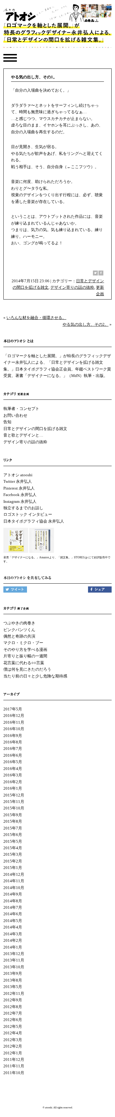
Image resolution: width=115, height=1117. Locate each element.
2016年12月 (13, 715)
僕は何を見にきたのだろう (27, 669)
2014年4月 (12, 927)
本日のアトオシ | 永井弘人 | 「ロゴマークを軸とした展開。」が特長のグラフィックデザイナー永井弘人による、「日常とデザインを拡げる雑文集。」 (57, 27)
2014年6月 (12, 914)
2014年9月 (12, 894)
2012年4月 (12, 1033)
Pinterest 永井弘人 (19, 488)
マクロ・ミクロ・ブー (23, 642)
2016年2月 (12, 782)
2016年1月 (12, 788)
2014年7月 (12, 907)
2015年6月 (12, 834)
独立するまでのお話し (23, 508)
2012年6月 (12, 1019)
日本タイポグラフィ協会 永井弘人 (33, 521)
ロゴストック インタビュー (27, 514)
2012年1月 (12, 1053)
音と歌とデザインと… (23, 435)
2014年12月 (13, 874)
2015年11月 (13, 801)
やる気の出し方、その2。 (86, 324)
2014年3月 (12, 934)
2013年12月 (13, 953)
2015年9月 (12, 815)
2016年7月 (12, 748)
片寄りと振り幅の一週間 (25, 656)
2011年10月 (13, 1072)
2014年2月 (12, 940)
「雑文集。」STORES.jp (72, 557)
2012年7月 (12, 1013)
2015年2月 (12, 861)
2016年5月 (12, 761)
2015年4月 (12, 848)
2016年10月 (13, 728)
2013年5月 (12, 986)
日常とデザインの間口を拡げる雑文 (35, 428)
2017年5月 (12, 709)
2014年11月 (13, 881)
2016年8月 (12, 742)
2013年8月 (12, 980)
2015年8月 (12, 821)
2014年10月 (13, 887)
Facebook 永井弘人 (19, 494)
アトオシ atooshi (18, 475)
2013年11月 (13, 960)
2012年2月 (12, 1046)
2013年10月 (13, 967)
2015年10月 (13, 808)
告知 (7, 422)
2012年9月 (12, 1000)
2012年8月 (12, 1006)
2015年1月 (12, 867)
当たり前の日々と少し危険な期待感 (35, 676)
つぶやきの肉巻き (19, 623)
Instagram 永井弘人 (19, 501)
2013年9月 (12, 973)
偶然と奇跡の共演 (19, 636)
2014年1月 (12, 947)
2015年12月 (13, 795)
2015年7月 (12, 828)
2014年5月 (12, 920)
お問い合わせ (15, 415)
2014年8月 (12, 901)
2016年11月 (13, 722)
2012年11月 (13, 993)
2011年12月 (13, 1059)
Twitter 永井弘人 (17, 481)
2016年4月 (12, 768)
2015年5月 (12, 841)
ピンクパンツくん (19, 629)
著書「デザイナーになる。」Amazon (26, 557)
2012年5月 (12, 1026)
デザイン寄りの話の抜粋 (72, 287)
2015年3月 (12, 854)
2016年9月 (12, 735)
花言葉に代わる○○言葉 (23, 662)
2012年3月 (12, 1039)
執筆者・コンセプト (21, 408)
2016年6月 (12, 755)
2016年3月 (12, 775)
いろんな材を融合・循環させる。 (36, 317)
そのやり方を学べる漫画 (25, 649)
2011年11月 (13, 1066)
